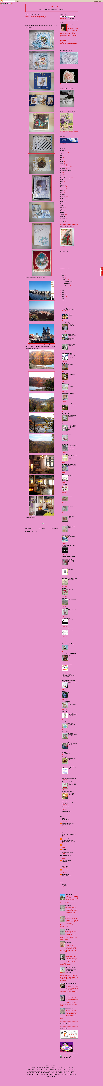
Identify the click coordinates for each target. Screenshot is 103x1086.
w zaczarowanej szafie (67, 515)
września (65, 288)
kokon (63, 333)
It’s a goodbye (65, 803)
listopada (65, 279)
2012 (63, 294)
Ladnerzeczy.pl (66, 608)
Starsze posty (54, 528)
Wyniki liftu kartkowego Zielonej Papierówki (72, 734)
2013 (63, 292)
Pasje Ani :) (65, 525)
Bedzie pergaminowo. (70, 1008)
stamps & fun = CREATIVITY (69, 654)
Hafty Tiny (64, 818)
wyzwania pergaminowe (65, 220)
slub (61, 203)
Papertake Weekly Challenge (69, 767)
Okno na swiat (68, 942)
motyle (61, 190)
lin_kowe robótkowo (67, 434)
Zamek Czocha (68, 894)
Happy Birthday (71, 374)
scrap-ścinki (65, 752)
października (66, 285)
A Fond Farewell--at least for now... (69, 778)
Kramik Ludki (65, 343)
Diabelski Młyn (65, 732)
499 (69, 655)
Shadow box (67, 996)
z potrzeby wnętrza (66, 860)
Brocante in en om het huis (68, 871)
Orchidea (62, 194)
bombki (62, 161)
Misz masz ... (71, 569)
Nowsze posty (28, 528)
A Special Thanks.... (72, 465)
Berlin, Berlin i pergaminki (70, 983)
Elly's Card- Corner (66, 413)
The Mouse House (66, 855)
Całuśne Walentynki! (66, 875)
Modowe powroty (66, 866)
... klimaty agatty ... (67, 568)
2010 (63, 299)
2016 (63, 275)
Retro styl (64, 865)
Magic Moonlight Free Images (69, 578)
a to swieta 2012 (64, 152)
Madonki (62, 185)
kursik (61, 179)
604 (69, 645)
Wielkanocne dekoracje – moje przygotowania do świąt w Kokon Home (72, 337)
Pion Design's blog (67, 674)
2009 (63, 301)
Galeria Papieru (66, 711)
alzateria (64, 588)
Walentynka (70, 589)
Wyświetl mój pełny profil (67, 45)
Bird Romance (71, 630)
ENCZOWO (64, 484)
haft (61, 172)
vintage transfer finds (67, 628)
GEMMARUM (65, 884)
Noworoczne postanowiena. (71, 954)
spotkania (62, 205)
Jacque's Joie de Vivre (67, 781)
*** (68, 665)
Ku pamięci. (70, 364)
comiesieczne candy (65, 166)
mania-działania (66, 504)
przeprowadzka (63, 198)
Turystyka (62, 214)
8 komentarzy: (38, 523)
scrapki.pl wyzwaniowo (68, 721)
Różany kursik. (68, 905)
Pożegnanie (71, 692)
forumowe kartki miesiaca (66, 170)
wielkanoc (62, 216)
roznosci (62, 201)
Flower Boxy (71, 486)
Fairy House (65, 849)
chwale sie (62, 165)
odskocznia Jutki (66, 535)
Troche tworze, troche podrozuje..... (36, 16)
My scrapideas (65, 869)
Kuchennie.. (64, 861)
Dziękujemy (64, 808)
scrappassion (65, 312)
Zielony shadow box (72, 405)
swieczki (62, 207)
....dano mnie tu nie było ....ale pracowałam (72, 447)
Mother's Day (65, 857)
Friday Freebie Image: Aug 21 (68, 309)
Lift (61, 183)
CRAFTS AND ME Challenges (69, 792)
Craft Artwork (65, 806)
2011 (63, 296)
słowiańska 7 (65, 444)
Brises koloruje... (66, 424)
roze (61, 199)
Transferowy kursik (69, 929)
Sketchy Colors (66, 757)
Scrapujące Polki (66, 811)
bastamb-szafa (65, 839)
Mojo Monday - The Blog (68, 742)
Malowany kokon (66, 618)
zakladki (62, 221)
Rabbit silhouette (72, 619)
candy (61, 163)
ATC (61, 154)
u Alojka (51, 6)
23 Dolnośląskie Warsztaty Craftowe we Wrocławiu (72, 356)
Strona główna (41, 528)
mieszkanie (63, 188)
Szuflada (64, 691)
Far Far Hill (65, 454)
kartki (61, 174)
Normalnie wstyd (68, 916)
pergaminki (62, 196)
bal (61, 159)
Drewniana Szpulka (67, 845)
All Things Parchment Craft (69, 464)
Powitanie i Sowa (66, 824)
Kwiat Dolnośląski (66, 323)
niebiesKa (64, 598)
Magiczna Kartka (66, 701)
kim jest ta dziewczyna (65, 177)
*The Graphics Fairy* (67, 308)
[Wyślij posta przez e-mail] (43, 523)
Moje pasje (64, 494)
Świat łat (64, 474)
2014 (63, 290)
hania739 (64, 383)
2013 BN (62, 150)
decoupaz (62, 168)
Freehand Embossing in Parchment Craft (71, 560)
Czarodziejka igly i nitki (68, 823)
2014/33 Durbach (72, 599)
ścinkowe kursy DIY (66, 753)
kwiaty (61, 181)
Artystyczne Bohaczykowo (68, 393)
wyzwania (62, 218)
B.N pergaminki (64, 155)
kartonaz (62, 176)
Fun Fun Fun (71, 768)
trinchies (62, 212)
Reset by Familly (65, 819)
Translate (71, 18)
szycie (61, 209)
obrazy (61, 192)
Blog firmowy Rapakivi (67, 353)
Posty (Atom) (34, 531)
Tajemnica (70, 506)
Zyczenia (70, 496)
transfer (62, 210)
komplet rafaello (71, 536)
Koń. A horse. (65, 885)
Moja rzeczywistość (67, 403)
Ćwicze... (70, 395)
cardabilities (65, 777)
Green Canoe (65, 833)
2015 (63, 278)
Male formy (63, 187)
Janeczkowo (65, 363)
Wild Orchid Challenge (67, 802)
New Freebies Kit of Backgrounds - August (72, 457)
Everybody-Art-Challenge (68, 643)
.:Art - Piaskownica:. (67, 664)
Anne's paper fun (66, 373)
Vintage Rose (65, 874)
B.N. (61, 157)
